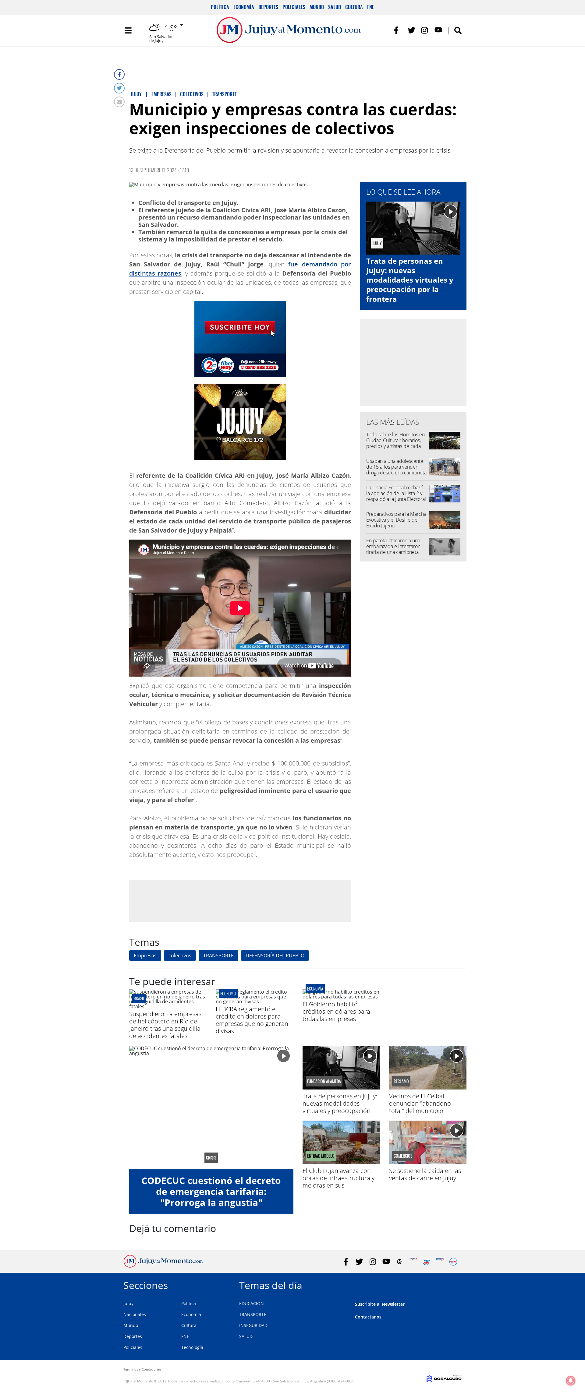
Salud (334, 7)
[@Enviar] (119, 102)
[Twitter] (119, 88)
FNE (370, 7)
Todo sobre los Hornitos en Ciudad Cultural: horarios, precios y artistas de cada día (395, 443)
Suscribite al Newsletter (380, 1304)
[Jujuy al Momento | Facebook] (398, 30)
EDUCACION (251, 1303)
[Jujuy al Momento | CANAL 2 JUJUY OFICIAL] (399, 1262)
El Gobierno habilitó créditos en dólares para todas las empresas (336, 1011)
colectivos (179, 955)
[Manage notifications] (571, 1380)
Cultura (354, 7)
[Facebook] (119, 74)
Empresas (145, 955)
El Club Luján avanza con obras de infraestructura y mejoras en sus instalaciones (338, 1182)
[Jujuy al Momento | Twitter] (411, 30)
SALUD (246, 1336)
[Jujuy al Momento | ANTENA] (413, 1262)
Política (220, 7)
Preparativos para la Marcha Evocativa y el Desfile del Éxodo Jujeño (396, 520)
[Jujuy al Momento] (163, 1265)
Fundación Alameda (324, 1081)
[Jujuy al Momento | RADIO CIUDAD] (453, 1262)
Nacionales (134, 1314)
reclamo (401, 1081)
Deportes (268, 7)
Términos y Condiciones (142, 1369)
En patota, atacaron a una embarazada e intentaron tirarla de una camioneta (393, 546)
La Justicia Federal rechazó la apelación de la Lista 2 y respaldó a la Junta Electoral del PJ (396, 496)
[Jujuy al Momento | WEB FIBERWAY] (426, 1262)
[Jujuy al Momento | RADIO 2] (440, 1262)
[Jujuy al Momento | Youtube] (438, 30)
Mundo (317, 7)
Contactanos (368, 1317)
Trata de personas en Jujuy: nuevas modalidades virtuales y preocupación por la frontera (409, 280)
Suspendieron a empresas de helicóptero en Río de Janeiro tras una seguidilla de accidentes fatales (165, 1025)
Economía (243, 7)
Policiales (293, 7)
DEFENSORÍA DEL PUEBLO (275, 955)
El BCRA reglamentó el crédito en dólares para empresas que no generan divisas (252, 1020)
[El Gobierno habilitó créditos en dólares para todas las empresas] (341, 996)
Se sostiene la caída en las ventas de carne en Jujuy (425, 1174)
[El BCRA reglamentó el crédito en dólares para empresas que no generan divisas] (254, 1001)
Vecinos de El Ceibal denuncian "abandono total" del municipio (420, 1103)
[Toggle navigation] (128, 30)
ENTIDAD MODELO (321, 1156)
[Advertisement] (240, 900)
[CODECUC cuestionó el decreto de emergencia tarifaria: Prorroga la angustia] (211, 1107)
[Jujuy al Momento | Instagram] (425, 30)
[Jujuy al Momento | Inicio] (455, 1284)
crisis (211, 1158)
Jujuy (128, 1303)
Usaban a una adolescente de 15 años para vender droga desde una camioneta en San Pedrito (396, 470)
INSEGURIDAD (253, 1325)
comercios (403, 1156)
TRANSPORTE (218, 955)
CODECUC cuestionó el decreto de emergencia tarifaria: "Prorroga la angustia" (211, 1191)
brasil (139, 998)
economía (228, 993)
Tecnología (192, 1347)
